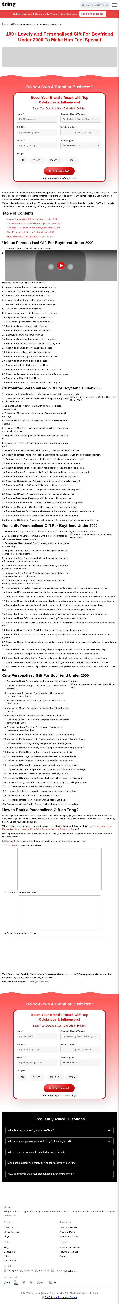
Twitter (58, 1270)
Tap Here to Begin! (92, 14)
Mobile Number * (68, 127)
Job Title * (21, 127)
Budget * (21, 153)
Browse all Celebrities (70, 1247)
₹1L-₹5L (37, 160)
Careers (63, 1256)
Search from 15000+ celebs (96, 5)
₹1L (22, 160)
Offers (7, 1256)
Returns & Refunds (69, 1251)
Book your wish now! (39, 981)
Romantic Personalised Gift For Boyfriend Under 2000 (33, 227)
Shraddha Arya (21, 829)
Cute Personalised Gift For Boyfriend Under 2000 (31, 232)
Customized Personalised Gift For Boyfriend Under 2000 (34, 223)
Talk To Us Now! (59, 171)
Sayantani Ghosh (50, 829)
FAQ (6, 1247)
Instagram (12, 1270)
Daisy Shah (99, 826)
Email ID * (21, 140)
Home (5, 24)
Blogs (6, 1236)
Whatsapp (72, 1271)
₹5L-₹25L (55, 160)
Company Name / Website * (73, 114)
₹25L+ (71, 160)
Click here (12, 845)
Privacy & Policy (67, 1232)
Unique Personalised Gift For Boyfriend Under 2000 (32, 219)
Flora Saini (35, 829)
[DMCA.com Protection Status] (59, 1297)
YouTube (28, 1270)
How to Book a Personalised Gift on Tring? (30, 236)
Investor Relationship (70, 1236)
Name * (20, 114)
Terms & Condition (68, 1227)
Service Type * (67, 140)
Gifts (13, 24)
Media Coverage (12, 1232)
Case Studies (10, 1260)
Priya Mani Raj (67, 829)
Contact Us (9, 1251)
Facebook (43, 1270)
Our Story (8, 1227)
